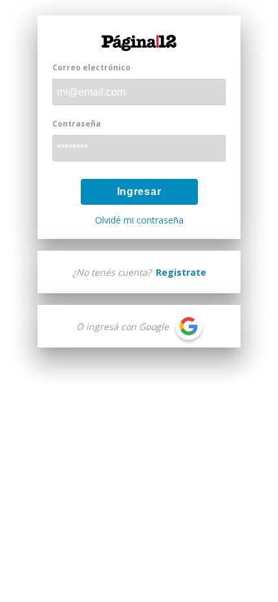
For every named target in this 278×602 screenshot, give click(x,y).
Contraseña (76, 123)
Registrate (181, 272)
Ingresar (139, 191)
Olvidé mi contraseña (139, 220)
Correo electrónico (91, 67)
